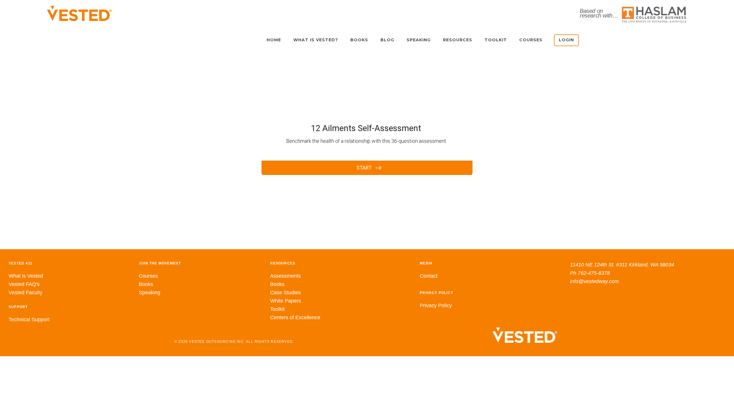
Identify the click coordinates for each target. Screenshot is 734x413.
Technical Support (29, 319)
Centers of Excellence (295, 317)
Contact (429, 276)
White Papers (285, 301)
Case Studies (285, 292)
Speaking (149, 292)
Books (146, 284)
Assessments (285, 276)
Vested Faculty (25, 292)
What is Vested (26, 276)
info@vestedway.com (594, 281)
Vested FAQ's (24, 284)
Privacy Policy (436, 305)
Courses (148, 276)
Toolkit (277, 309)
